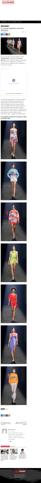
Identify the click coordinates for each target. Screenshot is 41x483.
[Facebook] (2, 34)
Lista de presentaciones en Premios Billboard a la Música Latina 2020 (6, 423)
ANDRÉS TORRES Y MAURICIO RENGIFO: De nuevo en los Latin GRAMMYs (21, 423)
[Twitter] (4, 34)
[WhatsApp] (9, 34)
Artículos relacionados (5, 446)
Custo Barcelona (12, 95)
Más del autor (12, 446)
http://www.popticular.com (11, 431)
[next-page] (3, 462)
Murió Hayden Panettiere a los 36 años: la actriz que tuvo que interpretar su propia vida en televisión (14, 457)
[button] (38, 22)
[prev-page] (1, 462)
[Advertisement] (20, 12)
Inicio (1, 24)
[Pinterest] (7, 34)
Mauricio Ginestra (11, 429)
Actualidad (4, 24)
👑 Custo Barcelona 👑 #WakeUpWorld (14, 93)
